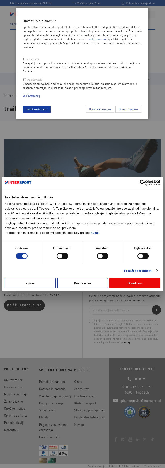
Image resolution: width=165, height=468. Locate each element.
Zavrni (30, 283)
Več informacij (31, 95)
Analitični (33, 59)
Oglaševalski (35, 79)
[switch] (62, 256)
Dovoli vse (135, 283)
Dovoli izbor (82, 283)
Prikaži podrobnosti (138, 270)
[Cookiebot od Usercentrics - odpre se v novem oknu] (142, 183)
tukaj (95, 232)
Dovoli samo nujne (100, 109)
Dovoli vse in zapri (36, 109)
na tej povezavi (97, 39)
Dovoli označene (128, 109)
